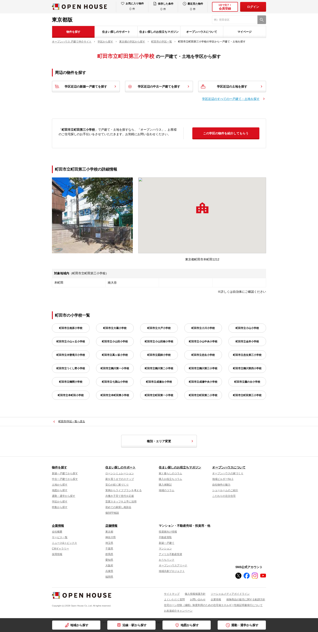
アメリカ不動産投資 (170, 554)
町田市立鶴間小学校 (70, 381)
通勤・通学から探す (63, 495)
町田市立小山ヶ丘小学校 (70, 341)
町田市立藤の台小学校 (247, 381)
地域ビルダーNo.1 (222, 479)
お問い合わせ (198, 599)
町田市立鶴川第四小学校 (247, 368)
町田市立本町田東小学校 (115, 395)
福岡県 (109, 576)
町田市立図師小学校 (159, 354)
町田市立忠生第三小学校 (247, 354)
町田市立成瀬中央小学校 (203, 381)
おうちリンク (166, 559)
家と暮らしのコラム (170, 473)
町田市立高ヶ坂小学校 (115, 354)
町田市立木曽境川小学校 (70, 354)
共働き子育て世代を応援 (119, 495)
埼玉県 (109, 542)
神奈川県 (110, 537)
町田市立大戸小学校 (159, 328)
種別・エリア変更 (159, 441)
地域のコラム (166, 490)
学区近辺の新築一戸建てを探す (86, 86)
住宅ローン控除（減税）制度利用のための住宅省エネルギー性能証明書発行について (213, 605)
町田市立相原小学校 (70, 328)
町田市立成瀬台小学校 (159, 381)
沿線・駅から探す (134, 625)
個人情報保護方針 (195, 593)
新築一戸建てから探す (65, 473)
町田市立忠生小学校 (203, 354)
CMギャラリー (60, 548)
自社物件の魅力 (221, 484)
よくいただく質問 (174, 599)
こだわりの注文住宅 (224, 495)
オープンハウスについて (201, 31)
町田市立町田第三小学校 (247, 395)
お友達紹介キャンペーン (178, 610)
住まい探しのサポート (116, 31)
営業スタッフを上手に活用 (121, 501)
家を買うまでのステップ (119, 479)
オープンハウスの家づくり (227, 473)
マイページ (245, 31)
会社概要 (57, 531)
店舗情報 (111, 525)
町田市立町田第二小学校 (203, 395)
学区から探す (59, 501)
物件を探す (73, 31)
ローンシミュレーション (119, 473)
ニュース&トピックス (64, 542)
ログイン (253, 6)
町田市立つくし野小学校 (70, 368)
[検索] (261, 19)
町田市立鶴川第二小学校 (159, 368)
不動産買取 (165, 537)
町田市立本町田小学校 (71, 395)
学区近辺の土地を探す (232, 86)
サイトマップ (172, 593)
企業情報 (58, 525)
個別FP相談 (112, 512)
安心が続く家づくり (117, 484)
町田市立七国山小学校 (115, 381)
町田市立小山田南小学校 (159, 341)
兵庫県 (109, 571)
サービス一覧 (59, 537)
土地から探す (59, 484)
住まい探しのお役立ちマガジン (159, 31)
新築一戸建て (166, 542)
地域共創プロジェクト (172, 571)
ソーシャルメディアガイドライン (230, 593)
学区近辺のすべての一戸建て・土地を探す (231, 99)
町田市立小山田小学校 (115, 341)
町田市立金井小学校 (247, 341)
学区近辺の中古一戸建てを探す (159, 86)
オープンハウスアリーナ (173, 565)
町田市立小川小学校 (203, 328)
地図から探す (59, 490)
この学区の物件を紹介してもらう (226, 133)
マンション (165, 548)
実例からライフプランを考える (123, 490)
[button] (202, 207)
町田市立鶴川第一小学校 (115, 368)
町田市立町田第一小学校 (159, 395)
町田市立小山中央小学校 (203, 341)
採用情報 (57, 554)
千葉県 (109, 548)
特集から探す (59, 507)
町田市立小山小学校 (247, 328)
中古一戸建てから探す (65, 479)
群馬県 (109, 554)
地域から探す (79, 625)
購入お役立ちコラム (170, 479)
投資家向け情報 (168, 531)
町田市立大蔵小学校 (115, 328)
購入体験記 (165, 484)
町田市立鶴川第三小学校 (203, 368)
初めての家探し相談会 (118, 507)
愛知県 (109, 559)
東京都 (109, 531)
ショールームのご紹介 (225, 490)
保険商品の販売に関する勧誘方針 (245, 599)
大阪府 (109, 565)
